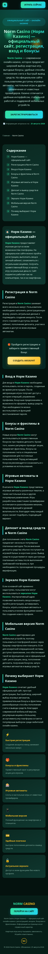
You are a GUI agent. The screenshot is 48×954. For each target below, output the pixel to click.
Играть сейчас (33, 4)
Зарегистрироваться (24, 114)
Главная (6, 135)
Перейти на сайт (24, 911)
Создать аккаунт (24, 360)
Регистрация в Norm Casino (25, 164)
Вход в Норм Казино (21, 169)
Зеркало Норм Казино (22, 198)
